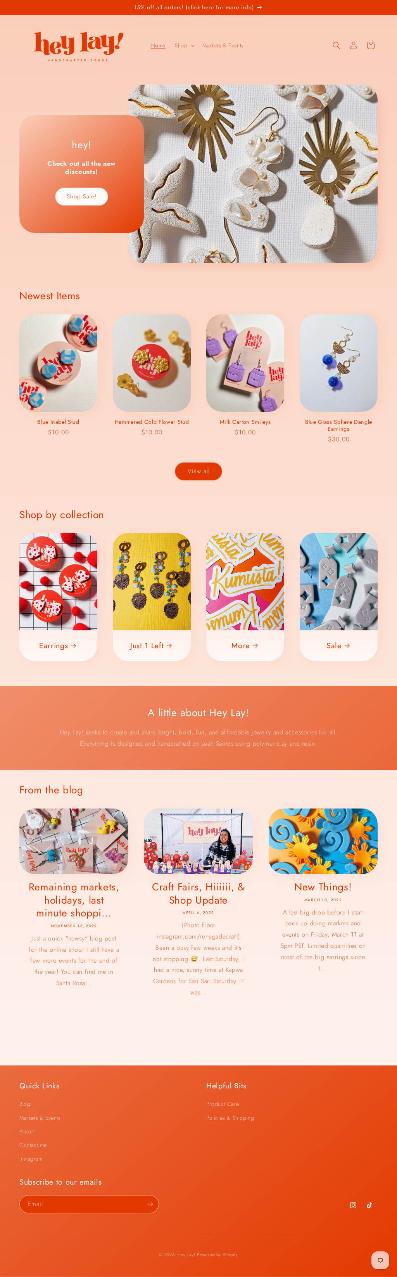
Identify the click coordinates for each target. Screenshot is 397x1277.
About (26, 1131)
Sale (334, 646)
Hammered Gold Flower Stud (152, 421)
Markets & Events (40, 1118)
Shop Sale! (82, 196)
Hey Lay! (186, 1254)
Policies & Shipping (230, 1118)
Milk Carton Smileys (245, 421)
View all (199, 471)
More (240, 646)
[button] (184, 45)
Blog (24, 1104)
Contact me (33, 1145)
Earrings (53, 646)
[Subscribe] (150, 1204)
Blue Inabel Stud (58, 421)
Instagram (30, 1158)
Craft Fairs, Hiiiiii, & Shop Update (198, 894)
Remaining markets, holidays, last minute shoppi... (74, 900)
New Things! (323, 887)
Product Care (222, 1104)
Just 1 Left (147, 646)
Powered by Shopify (217, 1254)
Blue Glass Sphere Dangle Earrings (338, 425)
